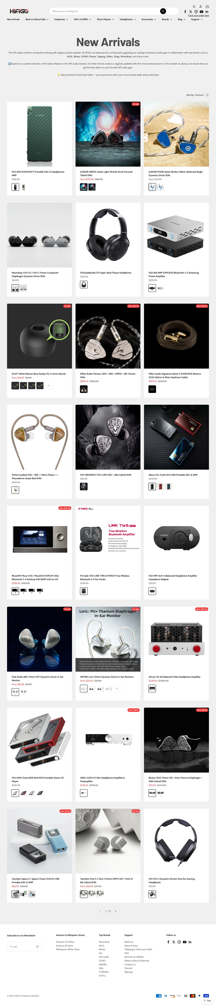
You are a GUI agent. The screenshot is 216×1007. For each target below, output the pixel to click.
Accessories (147, 19)
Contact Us (130, 964)
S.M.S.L (102, 975)
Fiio (100, 953)
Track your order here (198, 15)
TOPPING (103, 972)
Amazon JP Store (64, 945)
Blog (180, 19)
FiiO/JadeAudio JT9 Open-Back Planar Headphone (105, 272)
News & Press (131, 945)
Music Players (104, 19)
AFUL (101, 945)
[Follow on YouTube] (202, 12)
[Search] (163, 11)
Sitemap (128, 972)
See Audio (104, 956)
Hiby (101, 968)
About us (128, 941)
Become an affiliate (134, 956)
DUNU (102, 960)
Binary (102, 949)
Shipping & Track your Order (138, 949)
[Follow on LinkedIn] (207, 12)
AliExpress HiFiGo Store (67, 949)
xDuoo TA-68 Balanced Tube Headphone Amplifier (174, 676)
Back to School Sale (36, 19)
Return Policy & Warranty (136, 960)
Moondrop (104, 941)
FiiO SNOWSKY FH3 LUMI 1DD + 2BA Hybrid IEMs (106, 474)
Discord (128, 968)
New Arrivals (13, 19)
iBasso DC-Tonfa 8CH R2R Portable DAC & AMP (173, 474)
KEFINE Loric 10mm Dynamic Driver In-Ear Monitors (107, 676)
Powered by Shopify (30, 996)
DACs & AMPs (81, 19)
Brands (165, 19)
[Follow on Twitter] (191, 12)
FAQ (126, 953)
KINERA (103, 964)
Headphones (126, 19)
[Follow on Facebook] (185, 12)
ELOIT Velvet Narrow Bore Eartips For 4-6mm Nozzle (39, 373)
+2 (48, 385)
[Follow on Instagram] (196, 12)
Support (195, 19)
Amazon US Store (65, 941)
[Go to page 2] (115, 911)
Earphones (59, 19)
